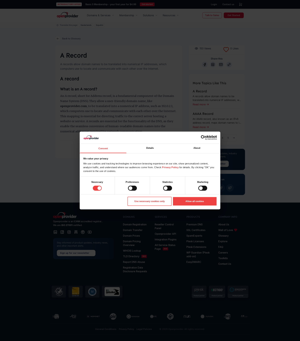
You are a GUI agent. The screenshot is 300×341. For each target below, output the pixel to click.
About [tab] (196, 148)
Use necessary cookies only (149, 201)
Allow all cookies (194, 201)
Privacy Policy (170, 167)
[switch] (132, 188)
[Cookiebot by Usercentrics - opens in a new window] (203, 137)
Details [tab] (150, 148)
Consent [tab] (103, 148)
